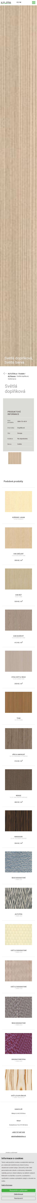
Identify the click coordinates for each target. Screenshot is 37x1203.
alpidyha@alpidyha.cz (18, 1136)
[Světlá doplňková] (14, 458)
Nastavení (18, 1198)
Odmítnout (18, 1194)
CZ (17, 2)
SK (20, 2)
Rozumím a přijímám (18, 1190)
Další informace (7, 1185)
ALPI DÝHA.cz (12, 373)
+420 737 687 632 (18, 1132)
